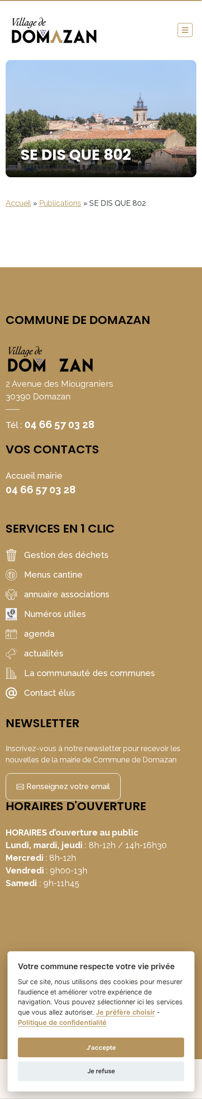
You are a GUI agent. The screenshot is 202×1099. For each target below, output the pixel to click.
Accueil (18, 203)
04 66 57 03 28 (59, 424)
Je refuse (101, 1071)
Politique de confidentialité (62, 1022)
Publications (60, 203)
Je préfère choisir (125, 1012)
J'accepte (101, 1047)
